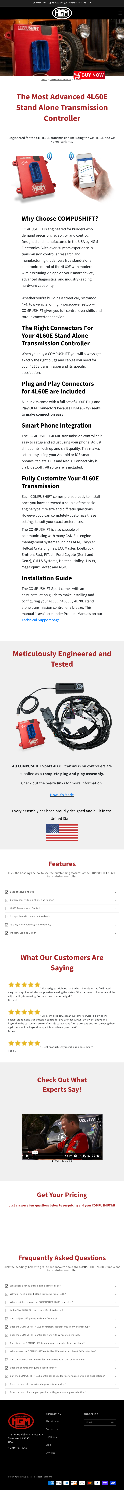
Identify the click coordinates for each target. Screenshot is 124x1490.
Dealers (50, 1437)
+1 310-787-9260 (17, 1447)
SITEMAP (48, 1477)
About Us (51, 1421)
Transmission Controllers (60, 79)
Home (44, 79)
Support (51, 1429)
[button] (120, 13)
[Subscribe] (112, 1422)
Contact (50, 1452)
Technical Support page (41, 620)
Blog (48, 1445)
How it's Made (62, 795)
